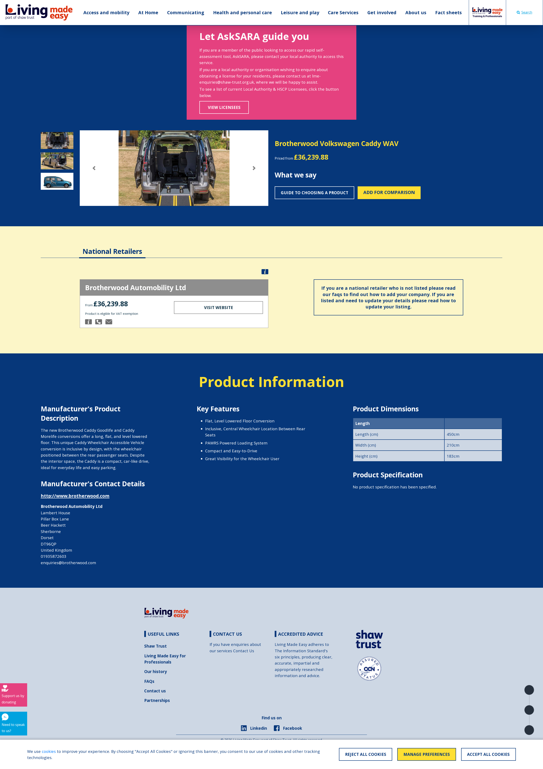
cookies (49, 751)
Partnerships (157, 700)
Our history (155, 671)
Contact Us (243, 650)
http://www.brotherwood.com (75, 496)
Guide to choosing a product (314, 192)
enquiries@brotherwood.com (68, 562)
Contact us (155, 690)
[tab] (112, 247)
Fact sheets (448, 12)
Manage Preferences (426, 754)
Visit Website (218, 307)
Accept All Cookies (488, 754)
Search (526, 12)
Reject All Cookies (365, 754)
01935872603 (53, 556)
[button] (94, 168)
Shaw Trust (155, 646)
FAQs (149, 681)
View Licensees (224, 107)
